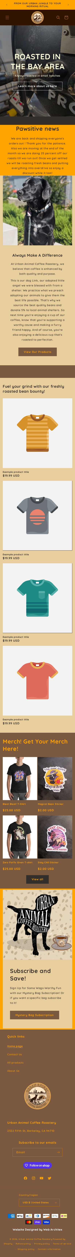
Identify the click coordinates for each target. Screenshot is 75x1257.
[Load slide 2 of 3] (37, 120)
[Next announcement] (68, 5)
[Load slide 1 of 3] (33, 120)
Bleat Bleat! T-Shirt (14, 803)
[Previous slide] (27, 121)
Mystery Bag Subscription (34, 1015)
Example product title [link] (16, 471)
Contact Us (14, 1054)
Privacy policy (42, 1243)
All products (15, 1062)
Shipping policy (26, 1249)
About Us (13, 1070)
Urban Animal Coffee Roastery (35, 1239)
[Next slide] (48, 121)
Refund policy (23, 1243)
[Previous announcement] (7, 5)
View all (37, 879)
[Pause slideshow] (71, 121)
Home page (15, 1046)
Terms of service (62, 1243)
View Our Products (37, 351)
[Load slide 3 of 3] (42, 120)
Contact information (49, 1249)
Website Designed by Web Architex (37, 1229)
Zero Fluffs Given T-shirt (18, 862)
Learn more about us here (37, 86)
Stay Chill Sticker (48, 862)
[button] (7, 18)
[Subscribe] (58, 1152)
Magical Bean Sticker (51, 803)
